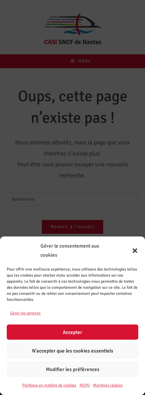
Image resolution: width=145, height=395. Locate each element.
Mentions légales (108, 385)
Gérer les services (25, 313)
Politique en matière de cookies (49, 385)
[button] (135, 250)
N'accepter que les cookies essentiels (72, 351)
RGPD (85, 385)
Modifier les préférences (72, 369)
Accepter (72, 332)
